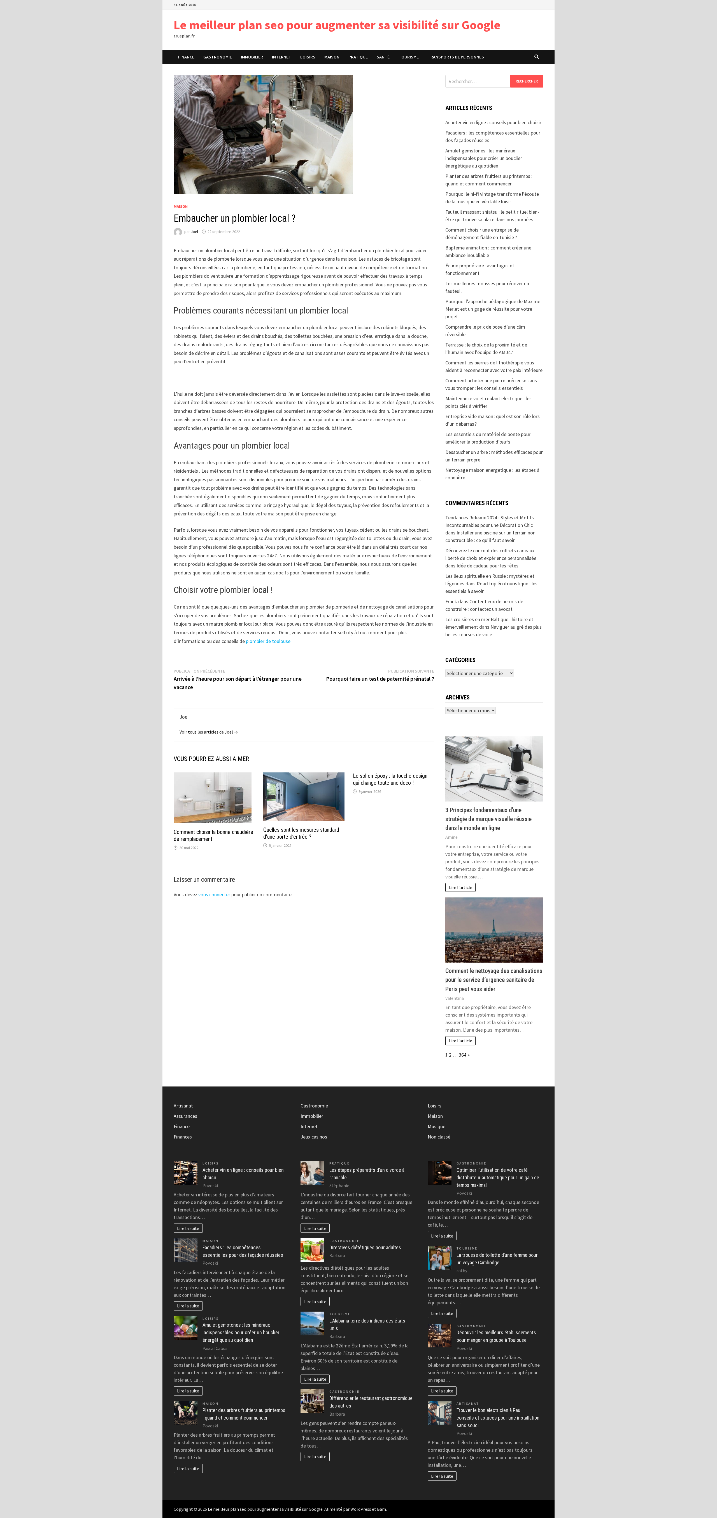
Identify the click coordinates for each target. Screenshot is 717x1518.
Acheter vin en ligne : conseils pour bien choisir (493, 122)
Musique (436, 1126)
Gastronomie (217, 57)
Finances (183, 1136)
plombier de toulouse (268, 641)
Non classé (439, 1136)
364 (462, 1055)
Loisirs (307, 57)
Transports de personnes (456, 57)
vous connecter (214, 894)
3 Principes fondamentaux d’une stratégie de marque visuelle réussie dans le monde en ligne (488, 819)
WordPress (360, 1509)
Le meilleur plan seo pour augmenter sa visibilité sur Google (337, 24)
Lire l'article (460, 887)
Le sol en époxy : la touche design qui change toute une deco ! (390, 779)
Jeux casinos (314, 1136)
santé (383, 57)
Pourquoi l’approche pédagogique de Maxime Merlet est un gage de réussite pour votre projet (492, 309)
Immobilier (252, 57)
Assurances (185, 1116)
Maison (331, 57)
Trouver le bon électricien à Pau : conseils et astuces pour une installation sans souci (498, 1417)
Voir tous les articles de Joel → (209, 732)
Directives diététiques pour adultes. (365, 1247)
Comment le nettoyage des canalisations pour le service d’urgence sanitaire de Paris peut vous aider (493, 980)
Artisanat (183, 1105)
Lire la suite (188, 1228)
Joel (194, 231)
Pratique (358, 57)
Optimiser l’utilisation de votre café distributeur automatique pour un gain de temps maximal (498, 1177)
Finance (186, 57)
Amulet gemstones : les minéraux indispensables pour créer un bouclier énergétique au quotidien (483, 158)
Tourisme (409, 57)
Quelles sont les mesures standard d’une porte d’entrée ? (301, 833)
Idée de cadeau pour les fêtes (487, 565)
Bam (381, 1509)
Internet (281, 57)
